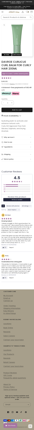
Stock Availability (11, 116)
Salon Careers (9, 336)
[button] (2, 12)
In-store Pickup (9, 313)
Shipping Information (11, 308)
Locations (7, 324)
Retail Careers (9, 362)
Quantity (4, 99)
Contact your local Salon (13, 340)
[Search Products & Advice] (31, 17)
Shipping (12, 84)
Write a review (17, 200)
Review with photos (13, 206)
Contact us (8, 301)
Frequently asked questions (14, 378)
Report (11, 247)
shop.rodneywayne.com (19, 427)
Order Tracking (9, 306)
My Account (8, 296)
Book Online (8, 328)
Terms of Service (10, 390)
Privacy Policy (9, 387)
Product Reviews (10, 373)
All (3, 206)
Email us (6, 298)
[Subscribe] (28, 404)
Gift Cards (7, 375)
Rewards (6, 332)
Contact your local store (13, 366)
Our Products (8, 354)
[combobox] (17, 17)
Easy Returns (8, 311)
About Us (7, 384)
